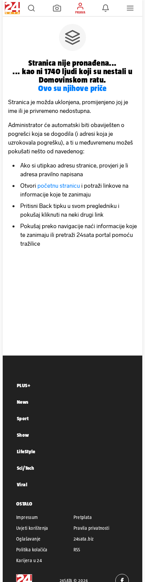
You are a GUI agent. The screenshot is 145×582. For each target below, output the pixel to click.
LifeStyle (26, 451)
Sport (23, 418)
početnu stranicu (58, 185)
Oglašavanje (28, 539)
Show (23, 435)
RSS (77, 549)
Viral (22, 484)
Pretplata (83, 517)
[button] (31, 8)
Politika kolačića (32, 549)
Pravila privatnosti (92, 528)
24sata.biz (84, 539)
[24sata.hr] (11, 8)
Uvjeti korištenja (32, 528)
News (23, 402)
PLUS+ (23, 385)
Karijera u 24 (29, 560)
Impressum (27, 517)
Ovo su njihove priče (72, 88)
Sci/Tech (25, 468)
